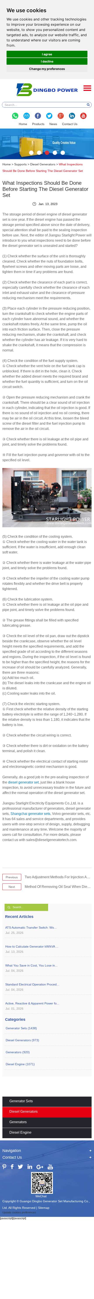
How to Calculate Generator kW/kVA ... (31, 946)
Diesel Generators (42, 164)
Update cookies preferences (19, 1212)
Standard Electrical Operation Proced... (32, 984)
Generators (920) (18, 1052)
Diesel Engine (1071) (20, 1064)
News (53, 124)
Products (38, 124)
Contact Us (69, 124)
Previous (12, 877)
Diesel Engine (20, 1132)
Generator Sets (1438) (21, 1028)
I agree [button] (47, 54)
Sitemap (43, 1207)
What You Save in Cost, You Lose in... (31, 965)
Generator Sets (21, 1101)
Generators (18, 1122)
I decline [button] (47, 61)
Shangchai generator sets (30, 814)
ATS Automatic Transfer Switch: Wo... (31, 927)
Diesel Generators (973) (22, 1040)
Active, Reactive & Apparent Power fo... (32, 1003)
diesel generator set (23, 782)
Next (12, 887)
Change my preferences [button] (47, 69)
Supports (20, 164)
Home (23, 124)
